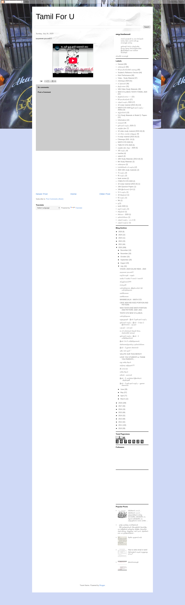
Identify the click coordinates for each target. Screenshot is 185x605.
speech (120, 156)
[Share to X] (50, 81)
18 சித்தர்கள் (122, 195)
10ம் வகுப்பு (121, 151)
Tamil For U (55, 16)
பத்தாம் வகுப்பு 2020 (125, 102)
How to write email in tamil (137, 550)
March (122, 399)
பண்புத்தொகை (125, 316)
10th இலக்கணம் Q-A (125, 189)
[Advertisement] (73, 171)
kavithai (120, 153)
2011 (120, 425)
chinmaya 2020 (123, 81)
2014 (120, 416)
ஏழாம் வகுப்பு (122, 209)
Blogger (102, 585)
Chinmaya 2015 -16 (125, 139)
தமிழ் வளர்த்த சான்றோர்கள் (128, 525)
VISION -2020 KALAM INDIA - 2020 (133, 269)
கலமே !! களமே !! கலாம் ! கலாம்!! (131, 278)
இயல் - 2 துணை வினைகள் (129, 348)
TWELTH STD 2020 (125, 145)
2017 (120, 406)
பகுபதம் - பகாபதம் (126, 328)
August (123, 263)
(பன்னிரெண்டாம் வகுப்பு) (126, 167)
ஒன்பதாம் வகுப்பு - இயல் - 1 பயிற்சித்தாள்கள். (129, 337)
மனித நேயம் (124, 372)
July (122, 266)
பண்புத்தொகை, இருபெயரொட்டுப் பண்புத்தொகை (131, 289)
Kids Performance (124, 75)
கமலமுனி (123, 285)
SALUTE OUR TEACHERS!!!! (131, 354)
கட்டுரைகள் (122, 84)
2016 (120, 409)
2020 (120, 247)
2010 (120, 428)
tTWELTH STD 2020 (125, 181)
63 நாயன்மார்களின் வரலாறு (127, 70)
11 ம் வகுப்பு (122, 192)
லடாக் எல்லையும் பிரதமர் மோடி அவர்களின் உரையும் (130, 332)
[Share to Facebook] (52, 81)
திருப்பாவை (122, 86)
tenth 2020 (121, 206)
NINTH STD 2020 (124, 142)
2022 (120, 241)
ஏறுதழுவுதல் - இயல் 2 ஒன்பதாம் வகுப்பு (133, 319)
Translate (78, 208)
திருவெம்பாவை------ (124, 97)
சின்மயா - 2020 (123, 214)
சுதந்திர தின (122, 128)
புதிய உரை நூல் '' (125, 351)
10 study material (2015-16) (128, 105)
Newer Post (42, 194)
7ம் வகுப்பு (121, 173)
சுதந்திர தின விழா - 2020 (126, 148)
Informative (122, 120)
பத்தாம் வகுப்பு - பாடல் (125, 220)
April (122, 396)
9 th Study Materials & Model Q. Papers (132, 115)
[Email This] (45, 81)
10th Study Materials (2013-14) (129, 159)
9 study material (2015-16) (127, 137)
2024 (120, 235)
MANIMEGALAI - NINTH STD (131, 300)
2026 (120, 232)
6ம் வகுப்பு (121, 198)
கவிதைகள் (121, 67)
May (122, 392)
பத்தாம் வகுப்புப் (123, 223)
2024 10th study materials (127, 170)
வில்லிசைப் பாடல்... (134, 511)
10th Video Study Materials (128, 89)
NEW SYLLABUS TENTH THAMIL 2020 (132, 92)
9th (119, 200)
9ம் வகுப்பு (121, 176)
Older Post (104, 194)
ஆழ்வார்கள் (122, 112)
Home (73, 194)
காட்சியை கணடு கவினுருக (127, 134)
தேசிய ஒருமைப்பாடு (135, 537)
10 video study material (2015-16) (130, 131)
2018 (120, 403)
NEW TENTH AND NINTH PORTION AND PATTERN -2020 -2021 (133, 309)
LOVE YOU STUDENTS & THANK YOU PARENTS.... (132, 358)
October (123, 257)
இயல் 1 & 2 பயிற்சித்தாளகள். (130, 341)
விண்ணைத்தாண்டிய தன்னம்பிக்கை (132, 344)
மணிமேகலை (124, 293)
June (122, 389)
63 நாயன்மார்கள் (123, 99)
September (124, 260)
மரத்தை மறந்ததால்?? (127, 365)
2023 (120, 238)
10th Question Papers (126, 187)
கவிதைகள (121, 164)
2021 (120, 244)
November (124, 253)
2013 (120, 419)
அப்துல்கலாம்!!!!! (125, 282)
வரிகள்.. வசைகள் (126, 375)
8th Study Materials (125, 162)
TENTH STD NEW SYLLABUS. (131, 313)
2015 (120, 412)
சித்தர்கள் (121, 212)
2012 (120, 422)
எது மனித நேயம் (125, 362)
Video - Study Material (126, 78)
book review (122, 178)
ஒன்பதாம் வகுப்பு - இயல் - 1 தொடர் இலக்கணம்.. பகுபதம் (132, 324)
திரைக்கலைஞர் (133, 562)
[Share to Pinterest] (55, 81)
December (124, 250)
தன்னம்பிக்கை (123, 217)
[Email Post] (41, 81)
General (120, 64)
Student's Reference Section (128, 73)
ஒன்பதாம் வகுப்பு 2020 (125, 126)
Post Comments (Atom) (54, 199)
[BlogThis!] (48, 81)
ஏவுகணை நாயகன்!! (127, 272)
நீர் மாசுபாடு (124, 369)
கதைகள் (121, 123)
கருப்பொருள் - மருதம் (127, 275)
